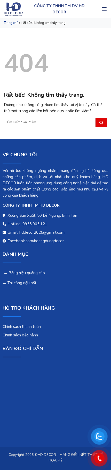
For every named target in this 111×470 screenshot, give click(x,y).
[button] (104, 9)
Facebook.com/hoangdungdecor (35, 240)
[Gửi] (101, 122)
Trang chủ (11, 23)
